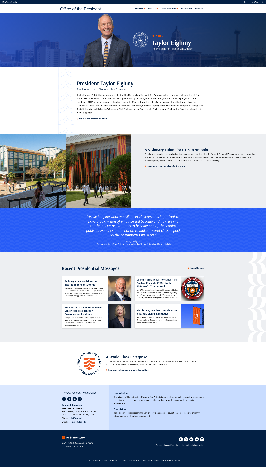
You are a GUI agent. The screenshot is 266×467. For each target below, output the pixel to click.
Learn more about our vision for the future (166, 166)
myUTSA (255, 2)
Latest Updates (197, 268)
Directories (180, 445)
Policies (143, 460)
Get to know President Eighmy (93, 118)
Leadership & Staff (168, 9)
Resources (199, 9)
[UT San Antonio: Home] (9, 2)
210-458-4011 (77, 446)
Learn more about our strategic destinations (128, 370)
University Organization (195, 445)
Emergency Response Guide (130, 460)
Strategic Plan (186, 9)
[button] (263, 2)
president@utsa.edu (76, 422)
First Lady (152, 9)
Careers (159, 445)
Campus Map (169, 445)
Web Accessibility (153, 460)
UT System (176, 460)
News (246, 2)
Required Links (166, 460)
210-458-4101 (75, 418)
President (139, 9)
